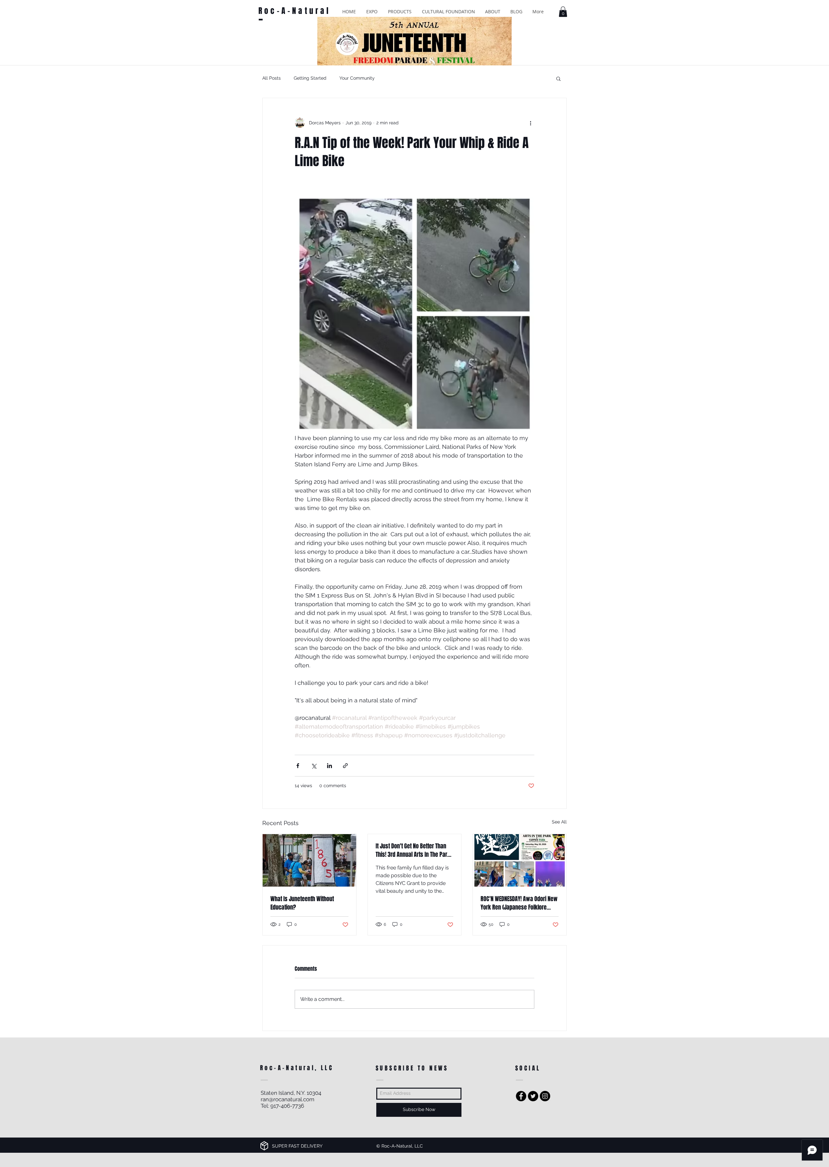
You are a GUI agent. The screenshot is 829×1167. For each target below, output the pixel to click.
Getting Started (310, 78)
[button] (372, 11)
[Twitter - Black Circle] (533, 1096)
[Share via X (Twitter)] (314, 766)
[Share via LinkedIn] (329, 766)
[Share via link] (345, 766)
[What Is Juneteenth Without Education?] (309, 860)
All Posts (271, 78)
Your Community (357, 78)
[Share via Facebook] (298, 766)
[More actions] (530, 123)
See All (559, 821)
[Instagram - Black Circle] (545, 1096)
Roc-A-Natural (294, 11)
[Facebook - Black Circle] (521, 1096)
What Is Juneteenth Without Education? (302, 903)
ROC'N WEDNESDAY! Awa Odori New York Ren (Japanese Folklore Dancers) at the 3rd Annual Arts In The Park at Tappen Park (519, 903)
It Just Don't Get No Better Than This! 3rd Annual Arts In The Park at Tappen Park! (413, 850)
